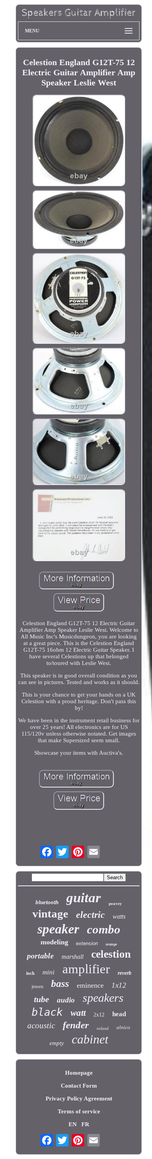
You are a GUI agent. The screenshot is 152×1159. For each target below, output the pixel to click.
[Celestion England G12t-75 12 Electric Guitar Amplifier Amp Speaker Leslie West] (78, 140)
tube (41, 999)
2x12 (99, 1015)
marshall (72, 956)
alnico (123, 1027)
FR (85, 1124)
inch (30, 973)
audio (66, 1000)
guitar (83, 897)
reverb (124, 973)
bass (60, 983)
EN (73, 1124)
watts (119, 916)
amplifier (86, 969)
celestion (111, 954)
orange (111, 944)
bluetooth (46, 902)
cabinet (90, 1039)
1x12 (118, 985)
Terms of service (79, 1111)
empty (56, 1043)
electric (90, 915)
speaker (58, 929)
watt (78, 1013)
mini (48, 972)
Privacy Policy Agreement (79, 1098)
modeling (54, 942)
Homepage (79, 1073)
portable (40, 955)
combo (103, 929)
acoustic (41, 1025)
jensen (37, 986)
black (47, 1012)
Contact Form (79, 1086)
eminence (90, 985)
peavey (115, 903)
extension (87, 943)
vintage (50, 913)
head (119, 1014)
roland (103, 1028)
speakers (103, 997)
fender (76, 1025)
